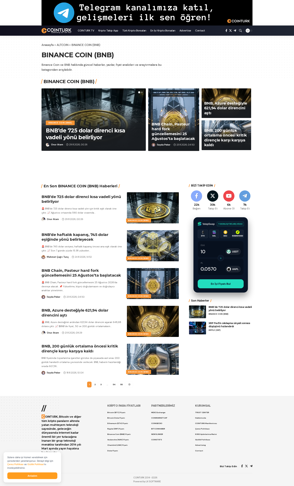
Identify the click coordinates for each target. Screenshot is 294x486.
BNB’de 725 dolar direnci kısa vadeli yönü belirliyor (85, 134)
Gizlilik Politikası (35, 464)
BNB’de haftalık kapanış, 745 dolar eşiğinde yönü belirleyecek (75, 237)
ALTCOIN (62, 45)
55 (121, 384)
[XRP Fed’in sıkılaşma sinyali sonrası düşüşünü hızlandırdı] (197, 328)
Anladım (32, 475)
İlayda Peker (163, 144)
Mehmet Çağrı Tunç (58, 256)
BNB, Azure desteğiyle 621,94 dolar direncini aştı (225, 108)
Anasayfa (48, 45)
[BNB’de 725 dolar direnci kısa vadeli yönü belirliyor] (153, 207)
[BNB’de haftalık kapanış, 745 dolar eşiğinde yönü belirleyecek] (153, 245)
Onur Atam (57, 144)
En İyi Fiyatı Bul (221, 284)
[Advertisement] (146, 163)
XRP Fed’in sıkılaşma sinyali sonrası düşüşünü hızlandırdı (229, 325)
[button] (139, 92)
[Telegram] (235, 30)
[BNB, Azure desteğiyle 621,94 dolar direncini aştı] (153, 321)
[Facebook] (226, 30)
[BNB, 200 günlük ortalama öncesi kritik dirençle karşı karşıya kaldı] (153, 359)
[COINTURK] (57, 30)
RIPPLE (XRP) (214, 330)
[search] (240, 30)
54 (114, 384)
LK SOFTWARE (153, 481)
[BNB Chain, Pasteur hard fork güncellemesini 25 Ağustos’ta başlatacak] (153, 283)
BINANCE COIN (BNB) (60, 123)
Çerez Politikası (15, 464)
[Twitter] (230, 30)
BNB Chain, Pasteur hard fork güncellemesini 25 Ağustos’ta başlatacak (81, 273)
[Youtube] (228, 200)
